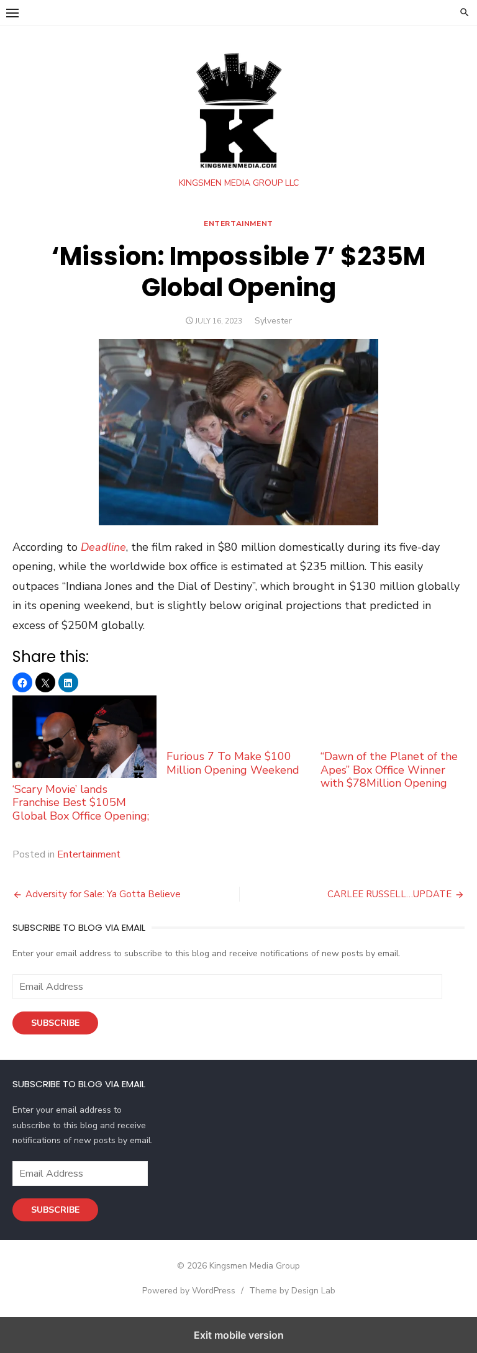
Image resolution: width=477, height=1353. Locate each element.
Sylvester (273, 321)
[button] (12, 12)
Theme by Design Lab (292, 1290)
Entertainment (238, 224)
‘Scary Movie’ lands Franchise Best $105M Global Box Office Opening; (80, 802)
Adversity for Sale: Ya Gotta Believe (103, 894)
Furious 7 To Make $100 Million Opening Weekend (232, 763)
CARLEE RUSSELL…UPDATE (389, 894)
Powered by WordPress (188, 1290)
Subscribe (55, 1023)
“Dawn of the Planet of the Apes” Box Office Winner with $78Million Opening (389, 769)
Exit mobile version (239, 1335)
